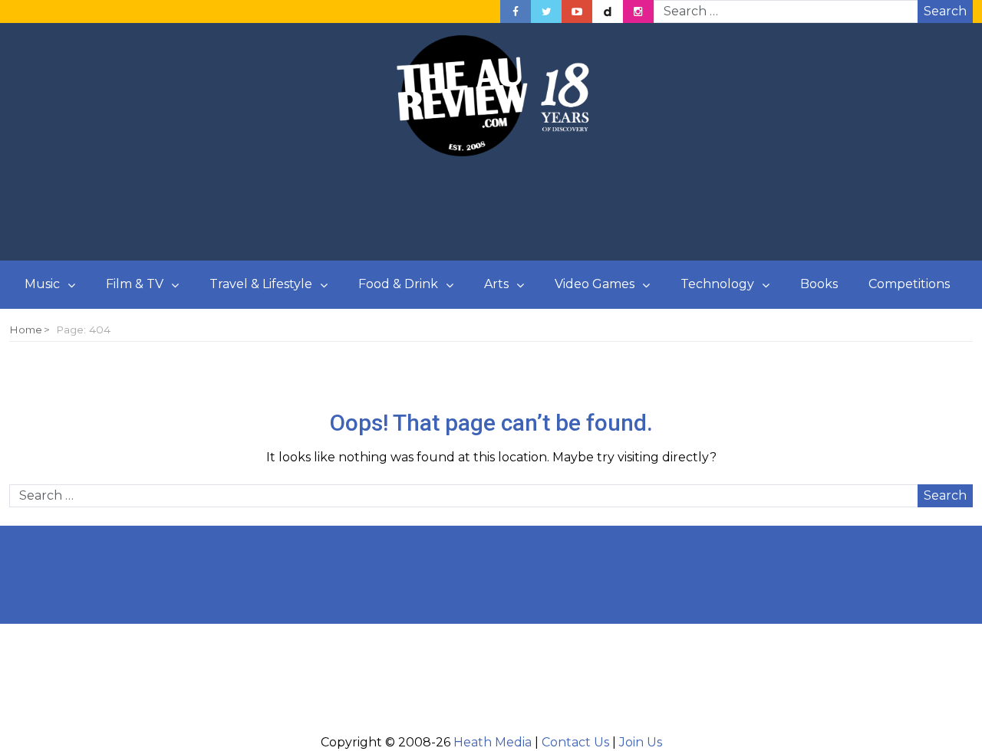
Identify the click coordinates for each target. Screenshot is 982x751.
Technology (717, 284)
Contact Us (575, 742)
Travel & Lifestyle (260, 284)
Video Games (594, 284)
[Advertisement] (491, 209)
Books (819, 284)
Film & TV (134, 284)
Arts (496, 284)
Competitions (909, 284)
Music (42, 284)
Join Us (640, 742)
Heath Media (492, 742)
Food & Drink (398, 284)
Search (945, 11)
